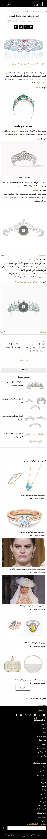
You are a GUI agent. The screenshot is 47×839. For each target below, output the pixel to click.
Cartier (27, 347)
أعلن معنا (42, 805)
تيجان (43, 344)
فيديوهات (42, 782)
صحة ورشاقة (41, 736)
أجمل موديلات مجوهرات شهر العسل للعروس (32, 495)
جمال (44, 732)
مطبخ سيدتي (41, 816)
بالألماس (16, 130)
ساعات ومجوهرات (39, 763)
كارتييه (37, 139)
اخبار (44, 766)
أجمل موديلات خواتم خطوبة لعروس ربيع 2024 (32, 532)
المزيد (22, 688)
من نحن (43, 793)
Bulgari (35, 347)
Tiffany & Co (18, 347)
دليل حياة (42, 740)
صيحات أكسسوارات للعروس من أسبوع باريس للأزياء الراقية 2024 (27, 569)
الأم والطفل (42, 751)
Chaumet (8, 347)
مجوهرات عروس (26, 12)
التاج (8, 72)
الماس (33, 351)
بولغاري (37, 87)
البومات (43, 786)
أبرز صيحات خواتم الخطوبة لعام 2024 (34, 643)
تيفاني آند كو (34, 259)
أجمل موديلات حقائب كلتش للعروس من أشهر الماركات (30, 680)
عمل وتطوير (41, 774)
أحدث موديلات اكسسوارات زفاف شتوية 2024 (32, 606)
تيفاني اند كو (16, 344)
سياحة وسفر (41, 770)
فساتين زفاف (42, 351)
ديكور (44, 778)
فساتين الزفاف (41, 82)
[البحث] (9, 4)
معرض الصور (42, 255)
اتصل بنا (43, 797)
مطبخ (44, 743)
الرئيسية (45, 12)
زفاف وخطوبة (36, 12)
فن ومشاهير (41, 747)
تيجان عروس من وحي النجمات (26, 281)
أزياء (44, 728)
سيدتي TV (42, 820)
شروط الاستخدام (40, 801)
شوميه (36, 190)
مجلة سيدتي (41, 813)
